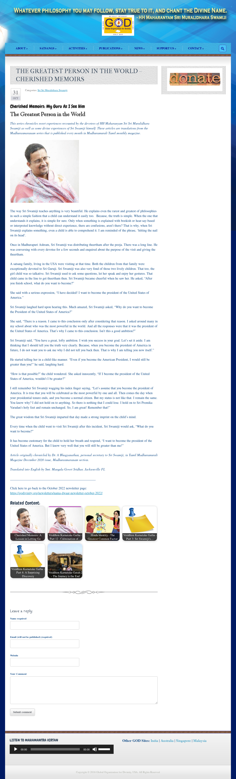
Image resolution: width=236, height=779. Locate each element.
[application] (62, 749)
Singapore (183, 740)
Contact (196, 48)
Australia (167, 740)
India (154, 740)
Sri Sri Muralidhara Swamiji (52, 90)
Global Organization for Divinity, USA (118, 28)
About (22, 48)
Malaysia (199, 740)
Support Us (166, 48)
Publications (110, 48)
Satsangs (48, 48)
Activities (77, 48)
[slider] (104, 749)
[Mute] (94, 749)
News (139, 48)
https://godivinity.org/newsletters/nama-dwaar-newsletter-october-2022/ (56, 493)
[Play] (15, 749)
